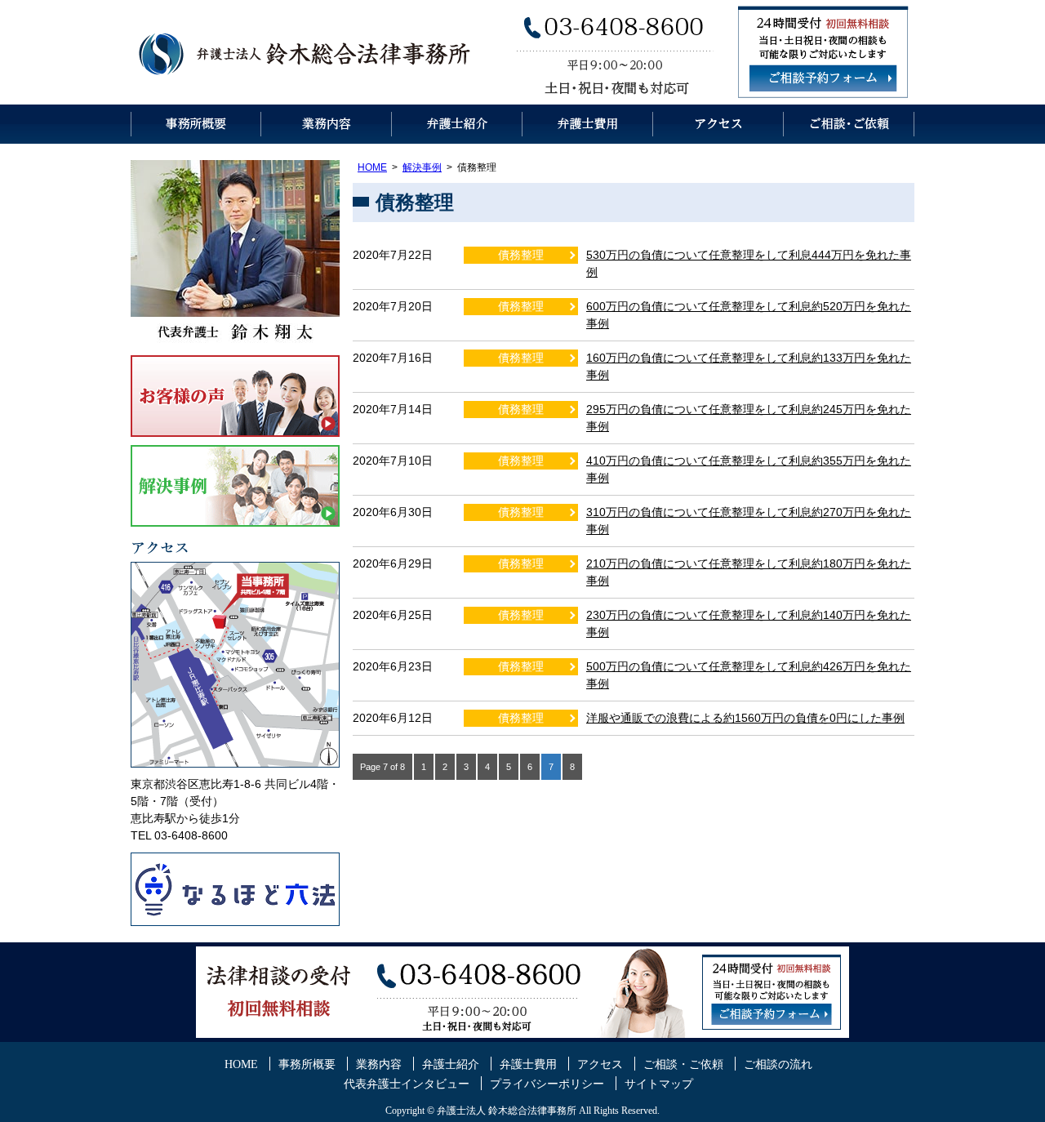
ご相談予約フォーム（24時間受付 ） (822, 78)
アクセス (718, 124)
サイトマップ (659, 1084)
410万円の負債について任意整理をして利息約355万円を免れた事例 (748, 469)
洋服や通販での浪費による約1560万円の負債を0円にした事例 (745, 717)
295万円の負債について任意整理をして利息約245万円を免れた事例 (748, 418)
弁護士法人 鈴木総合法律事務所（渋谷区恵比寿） (306, 52)
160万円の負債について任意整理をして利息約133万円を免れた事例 (748, 366)
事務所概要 (196, 124)
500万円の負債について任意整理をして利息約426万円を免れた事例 (748, 675)
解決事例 (422, 167)
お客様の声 (235, 396)
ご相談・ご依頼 (849, 124)
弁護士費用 (587, 124)
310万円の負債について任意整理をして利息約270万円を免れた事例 (748, 520)
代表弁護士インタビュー (406, 1084)
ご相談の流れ (778, 1064)
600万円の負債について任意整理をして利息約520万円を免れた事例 (748, 315)
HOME (372, 167)
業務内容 (326, 124)
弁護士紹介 (457, 124)
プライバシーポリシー (547, 1084)
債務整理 (521, 254)
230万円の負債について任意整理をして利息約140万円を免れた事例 (748, 623)
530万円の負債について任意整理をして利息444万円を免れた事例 (748, 263)
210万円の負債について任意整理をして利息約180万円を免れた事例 (748, 572)
